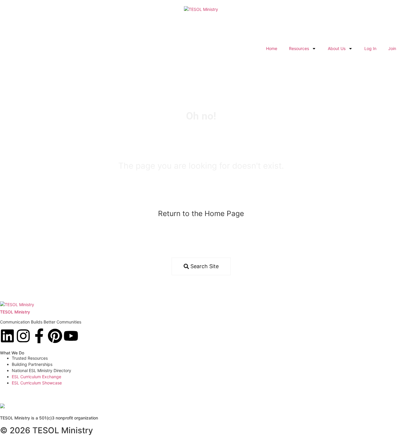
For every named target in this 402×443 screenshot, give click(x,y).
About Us (336, 48)
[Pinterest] (55, 335)
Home (271, 48)
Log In (370, 48)
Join (392, 48)
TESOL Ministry (15, 311)
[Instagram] (23, 335)
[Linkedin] (7, 335)
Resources (299, 48)
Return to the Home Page (201, 213)
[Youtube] (71, 335)
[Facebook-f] (39, 335)
